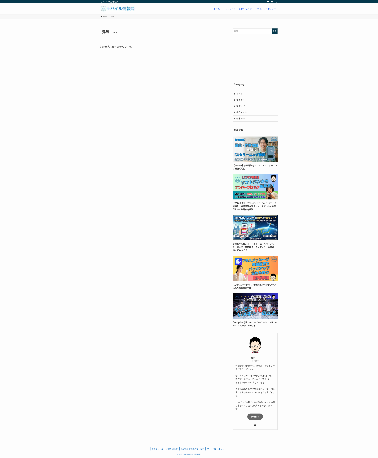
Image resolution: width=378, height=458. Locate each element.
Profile (255, 416)
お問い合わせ (172, 448)
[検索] (276, 1)
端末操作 (240, 118)
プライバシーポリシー (216, 448)
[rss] (272, 1)
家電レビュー (242, 106)
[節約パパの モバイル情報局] (117, 9)
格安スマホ (241, 112)
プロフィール (157, 448)
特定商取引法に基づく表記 (192, 448)
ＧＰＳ (239, 93)
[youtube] (268, 1)
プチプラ (240, 99)
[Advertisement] (255, 57)
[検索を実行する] (275, 31)
